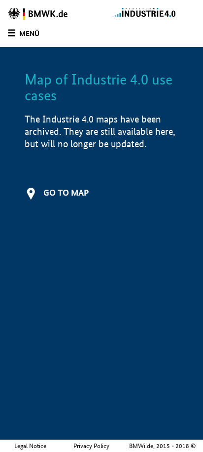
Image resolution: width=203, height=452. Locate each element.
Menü (29, 33)
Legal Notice (30, 446)
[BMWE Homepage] (52, 14)
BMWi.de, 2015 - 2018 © (162, 446)
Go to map (66, 192)
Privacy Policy (91, 446)
